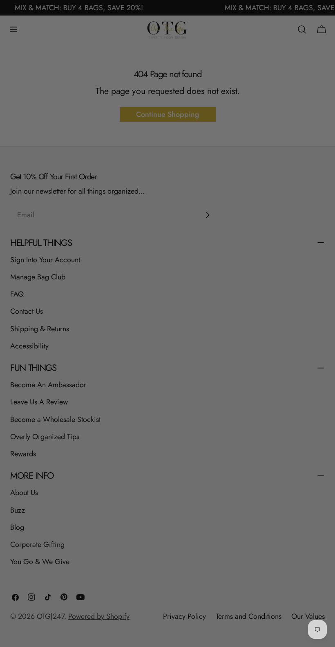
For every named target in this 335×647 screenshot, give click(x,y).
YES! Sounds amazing (167, 410)
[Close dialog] (238, 227)
